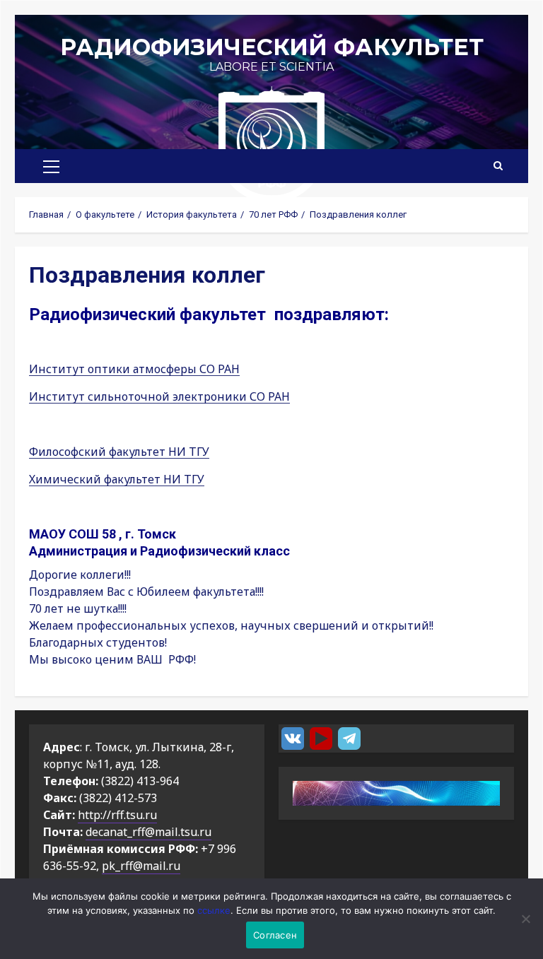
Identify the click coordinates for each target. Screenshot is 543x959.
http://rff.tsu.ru (117, 815)
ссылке (213, 910)
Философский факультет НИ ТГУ (119, 451)
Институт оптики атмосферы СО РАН (134, 369)
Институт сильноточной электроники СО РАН (159, 396)
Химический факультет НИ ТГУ (116, 479)
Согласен (275, 935)
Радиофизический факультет (272, 47)
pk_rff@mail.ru (141, 865)
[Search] (498, 166)
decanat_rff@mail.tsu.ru (148, 832)
